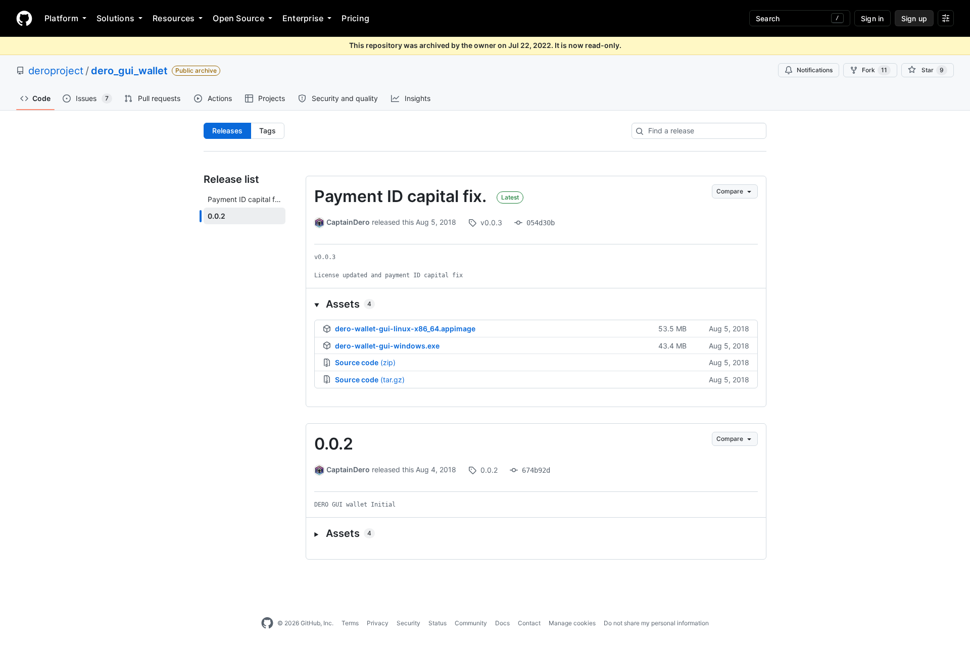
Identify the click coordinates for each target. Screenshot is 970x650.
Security (408, 623)
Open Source (238, 18)
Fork (874, 70)
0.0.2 (333, 444)
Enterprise (302, 18)
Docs (502, 623)
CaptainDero (348, 222)
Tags (267, 130)
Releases (227, 130)
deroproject (55, 71)
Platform (61, 18)
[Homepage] (24, 18)
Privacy (378, 623)
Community (471, 623)
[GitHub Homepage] (267, 623)
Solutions (115, 18)
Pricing (355, 18)
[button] (536, 304)
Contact (529, 623)
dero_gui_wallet (129, 71)
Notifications (815, 70)
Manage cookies (572, 623)
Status (437, 623)
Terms (350, 623)
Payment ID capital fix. (400, 196)
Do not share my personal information (656, 623)
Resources (174, 18)
